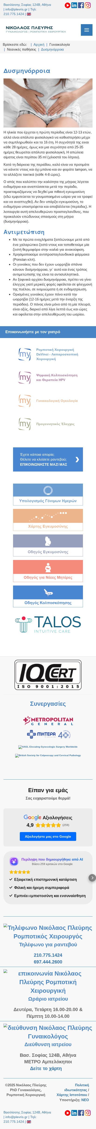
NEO (85, 1100)
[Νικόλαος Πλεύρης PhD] (36, 29)
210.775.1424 (13, 14)
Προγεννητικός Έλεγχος (55, 424)
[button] (3, 878)
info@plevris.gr (16, 9)
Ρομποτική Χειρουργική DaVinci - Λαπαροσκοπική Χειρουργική (57, 354)
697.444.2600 (48, 961)
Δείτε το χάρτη (46, 1068)
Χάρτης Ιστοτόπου (72, 1095)
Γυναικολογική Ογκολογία (57, 401)
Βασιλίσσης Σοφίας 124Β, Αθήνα (27, 5)
